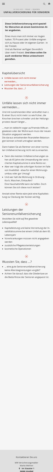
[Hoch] (26, 97)
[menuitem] (26, 9)
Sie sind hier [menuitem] (18, 9)
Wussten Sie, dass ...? (15, 88)
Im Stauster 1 (28, 468)
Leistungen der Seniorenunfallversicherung (26, 84)
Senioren (36, 9)
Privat (27, 9)
